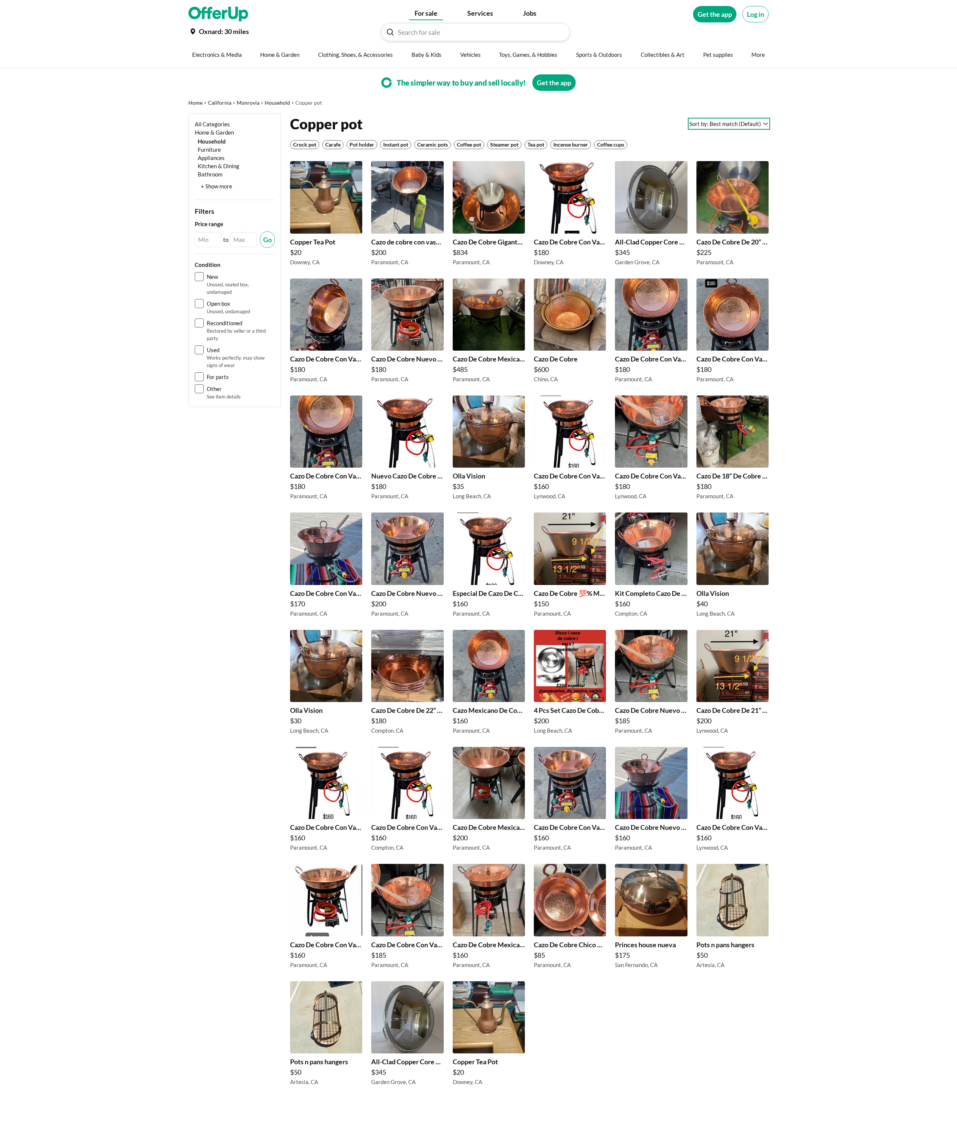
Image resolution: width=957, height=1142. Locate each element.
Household (277, 102)
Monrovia (248, 102)
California (219, 102)
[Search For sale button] (390, 32)
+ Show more (216, 186)
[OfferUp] (218, 14)
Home (195, 102)
